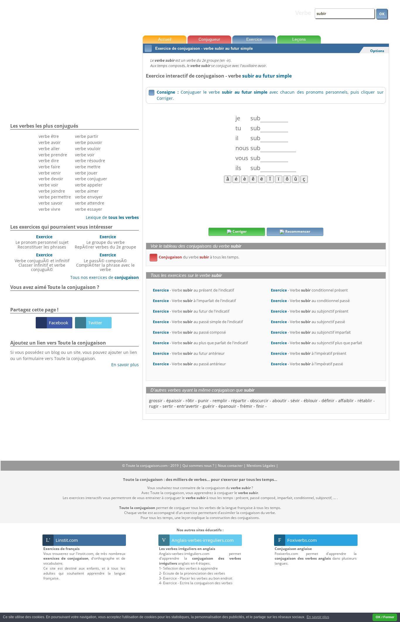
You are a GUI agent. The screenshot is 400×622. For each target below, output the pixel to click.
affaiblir (346, 400)
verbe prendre (53, 154)
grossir (156, 400)
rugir (154, 406)
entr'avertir (188, 406)
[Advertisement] (266, 205)
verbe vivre (49, 209)
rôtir (190, 400)
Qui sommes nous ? (198, 465)
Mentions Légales (261, 465)
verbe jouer (86, 173)
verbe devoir (51, 178)
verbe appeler (88, 185)
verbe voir (48, 185)
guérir (209, 406)
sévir (295, 400)
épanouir (227, 406)
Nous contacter (231, 465)
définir (328, 400)
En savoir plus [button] (318, 617)
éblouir (311, 400)
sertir (168, 406)
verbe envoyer (89, 197)
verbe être (49, 136)
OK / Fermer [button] (385, 617)
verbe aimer (87, 191)
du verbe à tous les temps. (195, 257)
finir (260, 406)
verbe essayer (88, 209)
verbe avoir (50, 142)
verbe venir (50, 173)
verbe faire (49, 166)
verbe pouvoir (88, 142)
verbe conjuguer (91, 178)
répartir (238, 400)
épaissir (174, 400)
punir (203, 400)
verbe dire (49, 160)
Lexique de (110, 217)
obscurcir (259, 400)
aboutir (279, 400)
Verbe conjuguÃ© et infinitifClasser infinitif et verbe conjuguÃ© (42, 262)
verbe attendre (89, 203)
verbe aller (49, 148)
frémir (246, 406)
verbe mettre (87, 166)
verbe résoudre (90, 160)
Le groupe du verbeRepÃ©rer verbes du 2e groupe (105, 242)
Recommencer (297, 231)
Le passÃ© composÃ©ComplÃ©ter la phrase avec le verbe (105, 262)
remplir (220, 400)
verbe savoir (51, 203)
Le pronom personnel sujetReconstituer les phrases (42, 242)
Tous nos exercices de (102, 277)
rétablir (365, 400)
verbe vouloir (88, 148)
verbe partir (86, 136)
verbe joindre (52, 191)
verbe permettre (55, 197)
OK (381, 13)
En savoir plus (123, 364)
